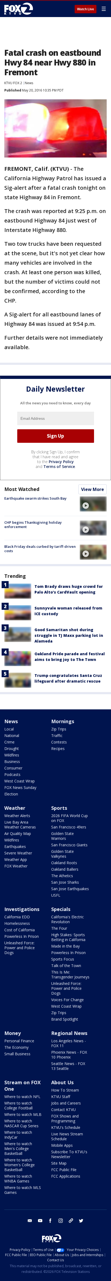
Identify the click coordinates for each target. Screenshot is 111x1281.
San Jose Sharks (65, 882)
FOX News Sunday (20, 787)
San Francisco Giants (69, 844)
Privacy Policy (61, 461)
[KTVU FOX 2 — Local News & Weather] (20, 8)
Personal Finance (19, 1040)
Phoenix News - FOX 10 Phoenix (69, 1055)
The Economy (16, 1047)
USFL (55, 895)
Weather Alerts (17, 815)
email (30, 1220)
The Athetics (62, 875)
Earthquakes (15, 846)
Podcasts (12, 774)
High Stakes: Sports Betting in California (68, 937)
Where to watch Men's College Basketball (18, 1148)
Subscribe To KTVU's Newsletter (69, 1154)
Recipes (58, 748)
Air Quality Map (17, 833)
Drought (11, 748)
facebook (50, 1220)
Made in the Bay (65, 946)
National (11, 735)
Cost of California (19, 929)
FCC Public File (64, 1169)
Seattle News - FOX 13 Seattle (68, 1066)
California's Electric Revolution (67, 919)
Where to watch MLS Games (22, 1190)
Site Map (59, 1163)
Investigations (21, 909)
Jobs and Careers (66, 1103)
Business (12, 761)
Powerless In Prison (21, 936)
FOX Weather (15, 866)
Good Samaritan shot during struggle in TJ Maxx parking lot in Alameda (68, 635)
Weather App (15, 859)
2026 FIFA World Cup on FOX (69, 818)
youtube (40, 1220)
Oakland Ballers (64, 869)
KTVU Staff (60, 1096)
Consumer (13, 768)
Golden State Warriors (62, 836)
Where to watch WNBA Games (18, 1179)
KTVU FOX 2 (13, 83)
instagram (60, 1220)
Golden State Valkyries (62, 854)
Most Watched (21, 489)
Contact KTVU (63, 1109)
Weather (14, 808)
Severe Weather (18, 853)
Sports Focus (62, 959)
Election (11, 794)
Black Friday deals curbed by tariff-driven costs (40, 548)
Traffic (57, 735)
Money (12, 1033)
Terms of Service (59, 466)
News (29, 83)
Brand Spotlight (64, 1019)
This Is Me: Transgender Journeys (70, 974)
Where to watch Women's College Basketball (19, 1164)
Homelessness (17, 923)
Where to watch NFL (22, 1096)
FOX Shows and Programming (65, 1118)
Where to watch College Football (18, 1105)
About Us (62, 1082)
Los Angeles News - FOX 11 (68, 1043)
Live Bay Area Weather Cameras (20, 825)
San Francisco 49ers (68, 827)
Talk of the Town (66, 965)
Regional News (69, 1033)
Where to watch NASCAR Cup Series (21, 1123)
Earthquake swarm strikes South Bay (35, 498)
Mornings (62, 721)
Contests (59, 742)
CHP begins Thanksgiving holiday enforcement (33, 524)
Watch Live (85, 9)
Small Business (17, 1053)
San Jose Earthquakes (70, 888)
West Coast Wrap (19, 781)
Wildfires (11, 755)
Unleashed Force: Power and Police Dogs (19, 947)
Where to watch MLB (22, 1114)
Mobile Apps (62, 1145)
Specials (60, 909)
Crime (9, 742)
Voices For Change (67, 999)
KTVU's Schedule (65, 1127)
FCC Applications (65, 1176)
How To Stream (65, 1090)
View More (92, 489)
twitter (81, 1220)
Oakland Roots (64, 862)
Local (9, 729)
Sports (59, 808)
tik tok (71, 1220)
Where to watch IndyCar (18, 1135)
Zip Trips (58, 729)
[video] (93, 504)
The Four (59, 928)
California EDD (17, 916)
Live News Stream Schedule (67, 1136)
